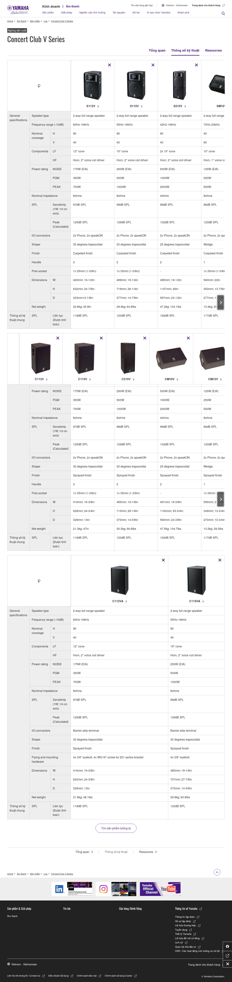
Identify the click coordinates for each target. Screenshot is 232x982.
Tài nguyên (119, 12)
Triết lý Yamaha (183, 934)
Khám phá (183, 12)
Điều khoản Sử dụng (58, 975)
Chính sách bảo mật (87, 975)
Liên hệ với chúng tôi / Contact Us (23, 975)
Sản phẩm (48, 12)
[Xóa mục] (109, 65)
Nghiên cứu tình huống (92, 12)
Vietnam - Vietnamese (177, 5)
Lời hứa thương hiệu (185, 925)
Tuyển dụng (181, 929)
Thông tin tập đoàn (185, 916)
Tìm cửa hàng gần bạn (142, 5)
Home (10, 21)
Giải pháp (66, 12)
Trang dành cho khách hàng (206, 5)
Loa (45, 21)
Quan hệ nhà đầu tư (185, 946)
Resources (213, 50)
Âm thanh (72, 6)
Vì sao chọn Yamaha (158, 12)
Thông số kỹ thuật (185, 50)
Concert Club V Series (62, 21)
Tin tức (67, 908)
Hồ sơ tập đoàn (183, 921)
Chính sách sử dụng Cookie (118, 975)
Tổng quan (157, 50)
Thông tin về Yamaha (186, 908)
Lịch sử (179, 942)
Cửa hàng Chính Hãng (130, 908)
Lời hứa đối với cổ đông (187, 938)
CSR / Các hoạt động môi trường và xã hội (197, 951)
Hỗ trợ (136, 12)
